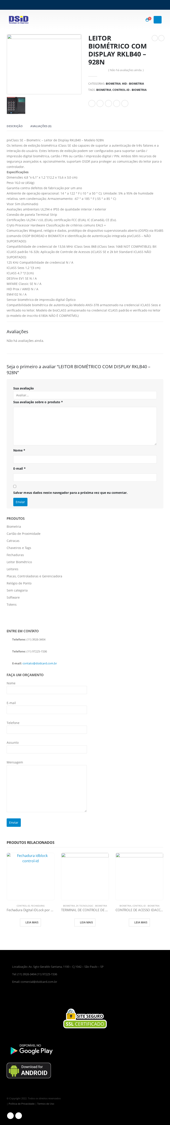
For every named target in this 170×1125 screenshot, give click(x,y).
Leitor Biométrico (19, 562)
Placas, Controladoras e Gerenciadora (34, 576)
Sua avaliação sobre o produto (38, 402)
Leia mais (32, 922)
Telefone (13, 723)
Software (13, 597)
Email (124, 103)
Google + (116, 103)
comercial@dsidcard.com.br (39, 982)
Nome (19, 450)
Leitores (12, 569)
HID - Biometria (133, 84)
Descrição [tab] (15, 126)
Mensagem (15, 762)
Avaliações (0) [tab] (40, 126)
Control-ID (23, 905)
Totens (12, 604)
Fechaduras (15, 555)
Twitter (100, 103)
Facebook (91, 103)
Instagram (18, 1115)
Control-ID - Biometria (129, 90)
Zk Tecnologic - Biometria (91, 905)
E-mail (19, 468)
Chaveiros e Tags (19, 548)
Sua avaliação (23, 388)
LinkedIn (108, 103)
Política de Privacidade (22, 1103)
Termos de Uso (45, 1103)
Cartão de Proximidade (24, 533)
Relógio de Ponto (19, 583)
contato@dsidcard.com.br (40, 663)
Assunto (13, 742)
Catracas (13, 541)
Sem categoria (17, 590)
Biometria (113, 84)
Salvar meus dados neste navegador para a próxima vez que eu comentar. (70, 492)
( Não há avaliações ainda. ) (126, 70)
